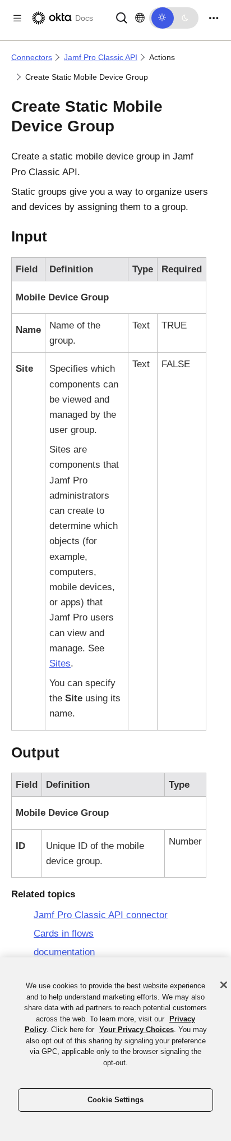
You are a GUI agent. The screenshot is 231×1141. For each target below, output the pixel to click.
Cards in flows (64, 933)
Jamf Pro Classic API (100, 57)
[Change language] (140, 18)
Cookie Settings (115, 1100)
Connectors (31, 57)
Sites (60, 663)
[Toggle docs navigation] (17, 18)
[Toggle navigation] (213, 18)
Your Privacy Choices (136, 1029)
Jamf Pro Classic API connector (101, 915)
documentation (64, 952)
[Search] (122, 17)
